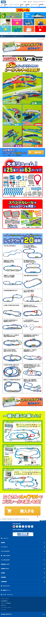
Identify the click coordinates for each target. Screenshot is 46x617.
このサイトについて (5, 598)
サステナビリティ (6, 586)
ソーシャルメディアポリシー (6, 607)
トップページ (5, 538)
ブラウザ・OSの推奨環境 (5, 603)
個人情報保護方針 (4, 600)
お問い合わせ (3, 605)
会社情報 (3, 573)
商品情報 (3, 542)
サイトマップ (3, 609)
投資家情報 (3, 577)
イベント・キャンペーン (8, 594)
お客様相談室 (4, 581)
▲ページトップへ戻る (42, 516)
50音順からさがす (5, 568)
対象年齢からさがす (5, 564)
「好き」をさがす (6, 555)
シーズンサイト (4, 547)
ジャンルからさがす (5, 560)
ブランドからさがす (5, 551)
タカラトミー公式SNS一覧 (18, 529)
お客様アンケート (6, 590)
